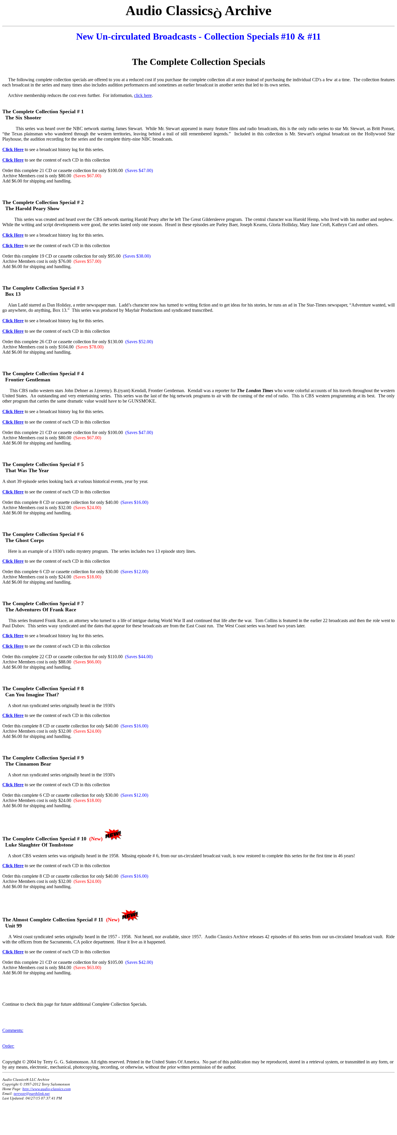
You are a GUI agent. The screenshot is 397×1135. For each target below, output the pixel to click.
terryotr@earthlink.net (32, 1093)
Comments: (12, 1030)
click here (143, 95)
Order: (8, 1046)
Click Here (13, 149)
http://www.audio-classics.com (46, 1089)
